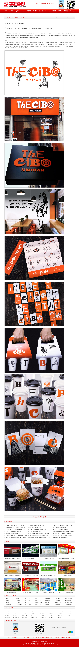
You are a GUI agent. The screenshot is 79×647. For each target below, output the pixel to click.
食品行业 (24, 611)
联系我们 (72, 11)
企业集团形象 (34, 615)
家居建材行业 (7, 617)
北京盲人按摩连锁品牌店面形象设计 (12, 575)
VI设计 (23, 11)
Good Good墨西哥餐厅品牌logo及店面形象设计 (15, 529)
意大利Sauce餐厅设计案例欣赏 (35, 527)
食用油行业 (15, 613)
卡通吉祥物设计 (68, 604)
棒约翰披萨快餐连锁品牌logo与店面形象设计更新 (39, 537)
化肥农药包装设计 (48, 602)
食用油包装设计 (8, 602)
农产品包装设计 (48, 600)
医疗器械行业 (34, 617)
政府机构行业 (16, 611)
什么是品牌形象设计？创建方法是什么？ (37, 531)
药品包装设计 (27, 600)
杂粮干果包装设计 (48, 604)
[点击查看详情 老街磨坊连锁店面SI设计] (12, 584)
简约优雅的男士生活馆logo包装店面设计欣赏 (62, 533)
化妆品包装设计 (18, 602)
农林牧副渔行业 (52, 611)
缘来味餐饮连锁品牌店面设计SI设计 (12, 558)
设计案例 (35, 11)
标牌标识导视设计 (69, 598)
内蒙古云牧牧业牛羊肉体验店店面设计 (48, 575)
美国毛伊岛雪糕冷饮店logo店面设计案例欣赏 (38, 535)
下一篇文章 (43, 517)
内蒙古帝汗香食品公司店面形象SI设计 (66, 592)
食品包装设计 (17, 600)
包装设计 (11, 11)
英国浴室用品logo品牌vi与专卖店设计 (61, 529)
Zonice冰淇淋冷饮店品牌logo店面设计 (14, 533)
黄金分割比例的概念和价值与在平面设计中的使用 (16, 537)
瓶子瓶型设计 (58, 604)
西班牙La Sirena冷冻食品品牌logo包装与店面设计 (63, 531)
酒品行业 (33, 613)
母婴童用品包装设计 (19, 604)
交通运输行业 (16, 617)
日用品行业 (24, 613)
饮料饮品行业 (7, 613)
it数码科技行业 (8, 615)
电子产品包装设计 (8, 604)
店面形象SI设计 (58, 598)
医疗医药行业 (34, 611)
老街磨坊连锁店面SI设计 (12, 592)
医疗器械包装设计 (38, 602)
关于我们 (66, 11)
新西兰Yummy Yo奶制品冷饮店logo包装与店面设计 (39, 533)
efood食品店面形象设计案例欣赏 (60, 527)
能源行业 (59, 617)
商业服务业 (69, 615)
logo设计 (6, 598)
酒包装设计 (27, 602)
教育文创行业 (51, 615)
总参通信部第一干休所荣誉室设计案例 (30, 592)
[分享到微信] (70, 632)
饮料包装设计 (58, 600)
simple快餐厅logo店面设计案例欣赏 (60, 537)
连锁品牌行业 (7, 611)
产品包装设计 (27, 598)
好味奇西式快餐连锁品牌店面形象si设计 (66, 558)
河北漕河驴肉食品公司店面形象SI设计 (30, 575)
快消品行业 (24, 617)
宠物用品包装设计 (69, 602)
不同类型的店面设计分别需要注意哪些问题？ (15, 531)
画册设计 (29, 11)
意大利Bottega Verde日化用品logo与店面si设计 (15, 527)
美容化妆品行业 (61, 611)
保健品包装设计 (38, 600)
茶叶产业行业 (69, 611)
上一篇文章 (36, 517)
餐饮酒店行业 (25, 615)
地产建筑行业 (60, 615)
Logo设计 (17, 11)
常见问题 (54, 11)
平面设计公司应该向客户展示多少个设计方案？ (15, 525)
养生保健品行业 (43, 611)
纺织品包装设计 (38, 604)
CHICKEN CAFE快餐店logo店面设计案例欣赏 (62, 535)
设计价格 (47, 11)
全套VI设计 (17, 598)
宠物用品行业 (43, 613)
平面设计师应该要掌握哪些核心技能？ (37, 525)
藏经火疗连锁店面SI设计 (67, 575)
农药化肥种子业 (43, 617)
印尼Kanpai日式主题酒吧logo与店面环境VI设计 (63, 525)
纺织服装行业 (69, 613)
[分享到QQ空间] (72, 632)
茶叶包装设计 (68, 600)
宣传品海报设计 (48, 598)
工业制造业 (42, 615)
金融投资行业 (16, 615)
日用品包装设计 (58, 602)
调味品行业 (51, 617)
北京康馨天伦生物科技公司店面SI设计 (30, 558)
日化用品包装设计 (28, 604)
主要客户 (60, 11)
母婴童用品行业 (52, 613)
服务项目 (41, 11)
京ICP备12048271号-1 (54, 644)
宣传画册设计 (37, 598)
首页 (5, 11)
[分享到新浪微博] (68, 632)
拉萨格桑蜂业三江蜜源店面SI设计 (48, 592)
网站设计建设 (7, 600)
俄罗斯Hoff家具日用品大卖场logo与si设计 (38, 529)
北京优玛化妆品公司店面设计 (49, 558)
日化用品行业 (60, 613)
